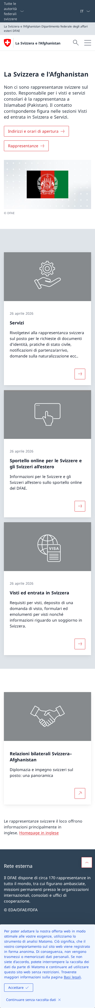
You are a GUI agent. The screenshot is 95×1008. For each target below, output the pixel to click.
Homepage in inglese (39, 832)
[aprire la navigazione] (87, 43)
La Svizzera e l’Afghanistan (37, 43)
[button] (86, 862)
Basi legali (72, 977)
